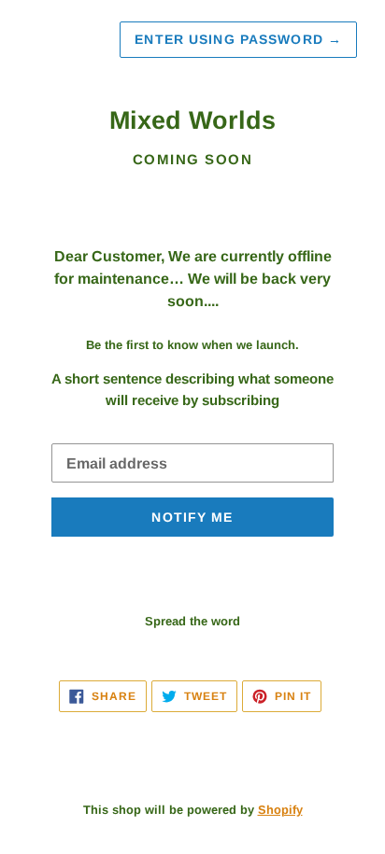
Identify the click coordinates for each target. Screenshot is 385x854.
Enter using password (238, 39)
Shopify (280, 810)
